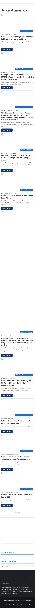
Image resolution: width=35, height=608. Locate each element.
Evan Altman (5, 34)
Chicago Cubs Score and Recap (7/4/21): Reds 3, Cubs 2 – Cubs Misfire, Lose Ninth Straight (17, 77)
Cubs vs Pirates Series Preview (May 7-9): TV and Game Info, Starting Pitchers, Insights (17, 383)
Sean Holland (5, 72)
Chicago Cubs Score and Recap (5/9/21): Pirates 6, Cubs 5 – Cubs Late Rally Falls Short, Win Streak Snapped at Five (17, 341)
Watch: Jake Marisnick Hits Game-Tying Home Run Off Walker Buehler (16, 458)
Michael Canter (6, 110)
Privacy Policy (5, 583)
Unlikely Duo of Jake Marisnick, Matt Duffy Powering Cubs (16, 422)
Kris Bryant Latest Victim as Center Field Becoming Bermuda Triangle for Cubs (16, 157)
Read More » (6, 49)
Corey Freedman (6, 454)
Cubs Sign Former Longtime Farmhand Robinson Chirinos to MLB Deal (17, 38)
